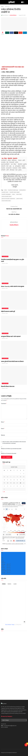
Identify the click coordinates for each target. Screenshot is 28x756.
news (13, 194)
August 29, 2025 (22, 15)
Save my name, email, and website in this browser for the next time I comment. (14, 442)
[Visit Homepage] (11, 2)
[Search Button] (26, 2)
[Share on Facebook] (12, 33)
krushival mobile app (13, 190)
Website (3, 435)
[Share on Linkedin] (25, 33)
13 (14, 479)
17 (4, 482)
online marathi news (6, 196)
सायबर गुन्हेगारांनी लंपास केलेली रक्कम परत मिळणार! (12, 361)
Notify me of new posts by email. (8, 453)
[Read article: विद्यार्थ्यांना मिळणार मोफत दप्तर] (14, 375)
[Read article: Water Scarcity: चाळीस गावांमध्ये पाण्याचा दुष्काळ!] (14, 275)
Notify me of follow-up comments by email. (11, 448)
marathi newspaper (6, 194)
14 (17, 479)
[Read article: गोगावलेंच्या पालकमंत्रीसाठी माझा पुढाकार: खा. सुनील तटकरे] (14, 248)
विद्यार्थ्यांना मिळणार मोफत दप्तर (7, 386)
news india (18, 194)
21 (17, 482)
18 (7, 482)
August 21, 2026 (5, 263)
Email (3, 428)
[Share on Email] (20, 33)
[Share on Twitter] (16, 33)
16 (23, 479)
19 (10, 482)
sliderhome (7, 6)
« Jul (4, 491)
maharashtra (22, 190)
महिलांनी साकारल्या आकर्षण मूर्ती (8, 311)
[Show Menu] (1, 2)
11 (7, 479)
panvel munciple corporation (8, 198)
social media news (6, 200)
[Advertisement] (14, 50)
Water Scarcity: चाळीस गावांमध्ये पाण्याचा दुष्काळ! (12, 286)
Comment (4, 403)
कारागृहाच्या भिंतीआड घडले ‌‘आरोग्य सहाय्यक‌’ (11, 336)
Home (2, 6)
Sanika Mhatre (13, 15)
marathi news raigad (14, 192)
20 (14, 482)
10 (4, 479)
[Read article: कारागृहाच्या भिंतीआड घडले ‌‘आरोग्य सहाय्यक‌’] (14, 325)
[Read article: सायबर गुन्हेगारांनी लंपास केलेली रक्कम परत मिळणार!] (14, 350)
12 (10, 479)
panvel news (19, 198)
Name (3, 422)
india (5, 190)
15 (20, 479)
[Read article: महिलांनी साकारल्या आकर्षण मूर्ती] (14, 300)
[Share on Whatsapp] (7, 33)
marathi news (5, 192)
